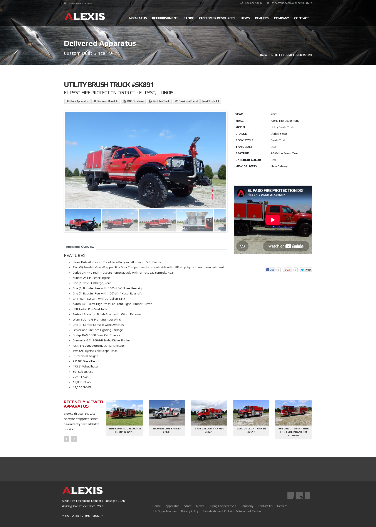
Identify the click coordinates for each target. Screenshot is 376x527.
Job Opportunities (165, 511)
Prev (66, 439)
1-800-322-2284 (253, 3)
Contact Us (265, 506)
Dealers (262, 18)
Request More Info (107, 101)
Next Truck (208, 101)
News (245, 18)
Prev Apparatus (79, 101)
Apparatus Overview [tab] (80, 246)
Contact (301, 18)
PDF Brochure (135, 101)
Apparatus (138, 18)
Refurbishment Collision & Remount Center (232, 511)
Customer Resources (217, 18)
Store (188, 18)
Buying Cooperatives (222, 506)
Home (157, 506)
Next (74, 439)
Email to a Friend (188, 101)
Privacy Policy (189, 511)
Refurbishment (165, 18)
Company (281, 18)
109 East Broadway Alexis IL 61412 (291, 3)
